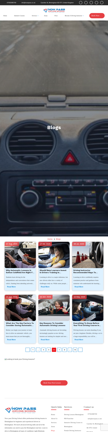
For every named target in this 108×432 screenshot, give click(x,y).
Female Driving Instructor (72, 430)
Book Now (95, 16)
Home (5, 16)
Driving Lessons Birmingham (74, 414)
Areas (45, 16)
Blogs (53, 430)
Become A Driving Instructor (73, 16)
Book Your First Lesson (52, 383)
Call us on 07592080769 (54, 375)
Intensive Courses (19, 16)
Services (34, 16)
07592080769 (92, 414)
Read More (11, 287)
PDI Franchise (68, 418)
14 (75, 350)
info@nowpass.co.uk (95, 418)
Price (56, 16)
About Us (54, 418)
